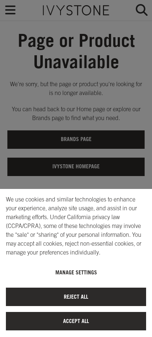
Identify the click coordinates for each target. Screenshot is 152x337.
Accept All (76, 321)
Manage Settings (76, 272)
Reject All (76, 297)
